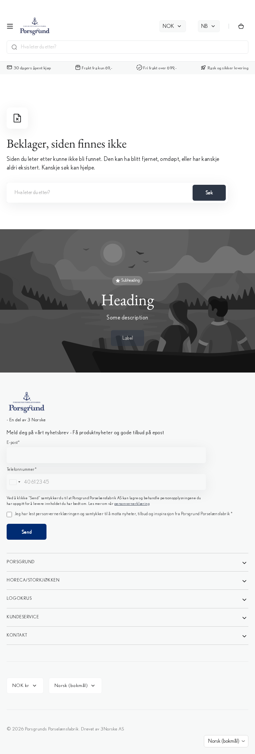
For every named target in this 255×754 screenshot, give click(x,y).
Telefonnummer (88, 378)
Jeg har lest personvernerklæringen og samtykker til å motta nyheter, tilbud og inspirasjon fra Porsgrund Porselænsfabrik (133, 439)
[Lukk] (184, 280)
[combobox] (79, 390)
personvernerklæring (127, 423)
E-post (79, 350)
